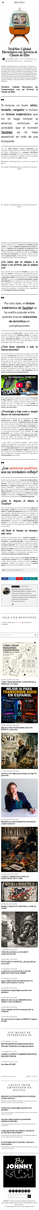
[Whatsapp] (34, 578)
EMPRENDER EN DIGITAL (13, 61)
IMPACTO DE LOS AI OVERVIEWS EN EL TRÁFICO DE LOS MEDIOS (16, 1001)
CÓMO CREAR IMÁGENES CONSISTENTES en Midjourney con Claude (18, 683)
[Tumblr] (25, 1191)
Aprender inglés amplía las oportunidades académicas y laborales (16, 1120)
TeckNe (27, 308)
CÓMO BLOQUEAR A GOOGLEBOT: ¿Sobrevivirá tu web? (14, 953)
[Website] (13, 604)
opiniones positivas (23, 468)
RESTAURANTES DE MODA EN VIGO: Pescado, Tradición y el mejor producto (17, 1045)
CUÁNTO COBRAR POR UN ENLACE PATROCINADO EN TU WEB (15, 877)
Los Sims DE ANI (8, 1064)
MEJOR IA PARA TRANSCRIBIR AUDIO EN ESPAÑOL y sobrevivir (17, 729)
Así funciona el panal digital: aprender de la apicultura (16, 991)
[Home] (28, 1191)
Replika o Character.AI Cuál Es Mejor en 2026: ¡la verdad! (18, 907)
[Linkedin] (26, 578)
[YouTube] (22, 1191)
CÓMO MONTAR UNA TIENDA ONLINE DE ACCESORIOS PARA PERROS (17, 1132)
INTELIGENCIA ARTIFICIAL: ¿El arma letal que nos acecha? (18, 962)
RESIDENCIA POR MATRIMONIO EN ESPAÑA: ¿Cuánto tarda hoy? (18, 823)
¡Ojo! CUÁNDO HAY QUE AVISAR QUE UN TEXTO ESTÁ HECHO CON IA (17, 982)
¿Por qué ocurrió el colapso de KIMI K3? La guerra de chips (19, 1020)
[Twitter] (12, 578)
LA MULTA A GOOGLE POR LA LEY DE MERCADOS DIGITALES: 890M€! (15, 972)
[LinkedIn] (19, 1191)
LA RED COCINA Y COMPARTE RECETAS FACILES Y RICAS (19, 1055)
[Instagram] (13, 1191)
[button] (35, 635)
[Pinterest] (19, 578)
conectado (18, 622)
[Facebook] (4, 578)
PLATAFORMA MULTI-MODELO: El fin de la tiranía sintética (17, 1143)
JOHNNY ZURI (13, 59)
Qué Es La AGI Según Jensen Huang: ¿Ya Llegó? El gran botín (18, 774)
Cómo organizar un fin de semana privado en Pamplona (17, 1010)
